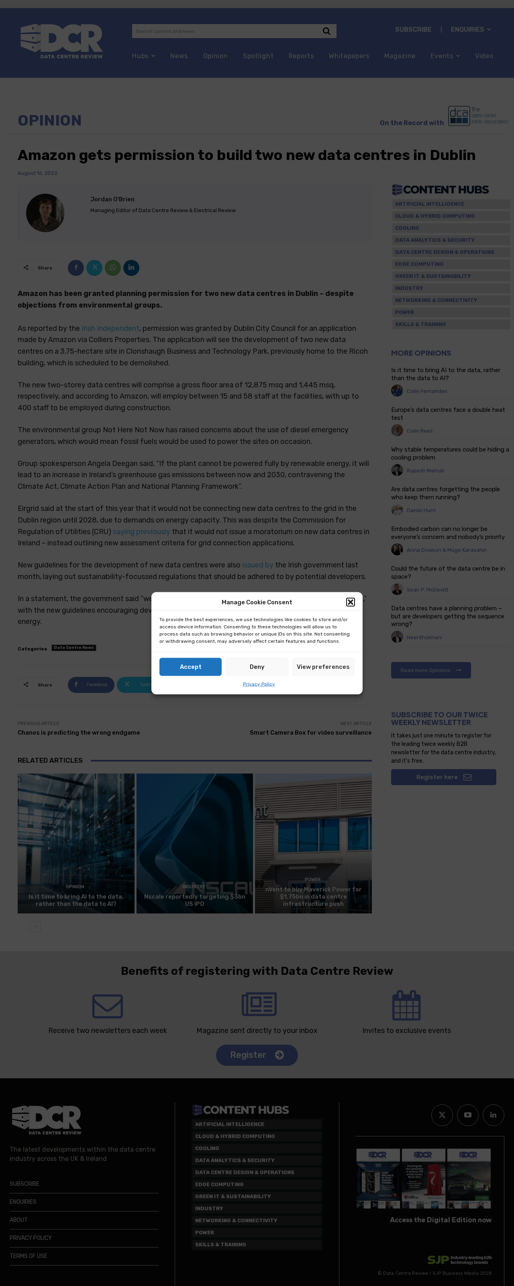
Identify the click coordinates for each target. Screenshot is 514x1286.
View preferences (323, 666)
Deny (257, 666)
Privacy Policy (259, 684)
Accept (191, 666)
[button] (351, 602)
